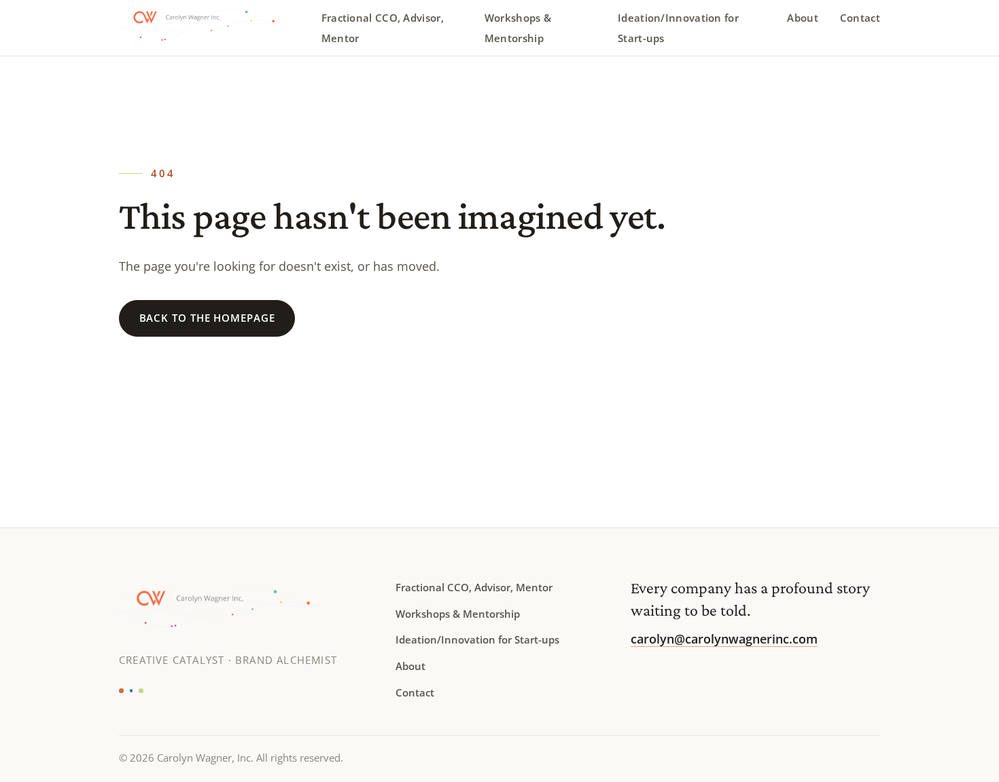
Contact (860, 17)
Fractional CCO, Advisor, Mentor (382, 28)
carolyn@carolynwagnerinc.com (724, 639)
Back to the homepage (207, 317)
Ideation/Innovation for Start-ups (678, 28)
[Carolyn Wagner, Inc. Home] (212, 28)
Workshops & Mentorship (518, 28)
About (802, 17)
